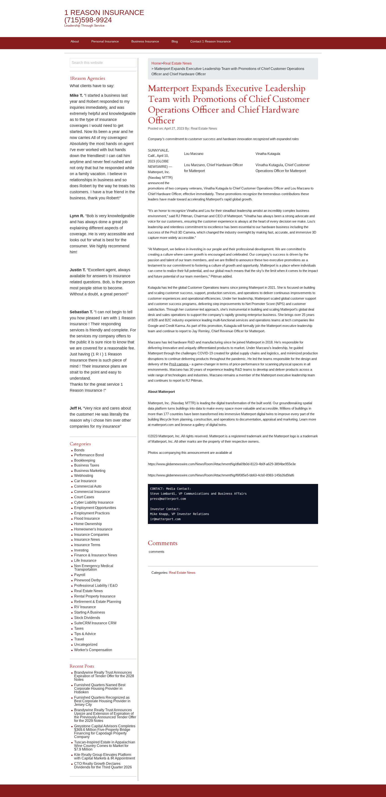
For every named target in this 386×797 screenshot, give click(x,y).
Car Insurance (85, 481)
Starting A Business (89, 612)
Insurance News (87, 539)
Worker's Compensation (93, 650)
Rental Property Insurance (94, 596)
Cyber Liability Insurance (93, 502)
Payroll (79, 575)
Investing (81, 550)
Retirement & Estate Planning (97, 602)
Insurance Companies (91, 534)
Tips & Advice (85, 634)
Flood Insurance (87, 518)
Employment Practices (92, 513)
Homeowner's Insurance (93, 529)
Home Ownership (88, 524)
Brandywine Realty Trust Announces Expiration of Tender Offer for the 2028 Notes (104, 676)
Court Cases (84, 497)
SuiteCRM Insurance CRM (95, 623)
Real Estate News (182, 572)
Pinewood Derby (87, 580)
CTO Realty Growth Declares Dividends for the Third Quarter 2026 (103, 765)
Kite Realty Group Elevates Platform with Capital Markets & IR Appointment (104, 756)
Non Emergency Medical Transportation (93, 567)
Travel (79, 639)
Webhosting (83, 475)
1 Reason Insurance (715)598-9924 (104, 16)
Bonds (79, 450)
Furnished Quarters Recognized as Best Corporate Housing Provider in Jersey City (102, 701)
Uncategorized (85, 644)
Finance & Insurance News (95, 555)
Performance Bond (89, 455)
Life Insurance (85, 560)
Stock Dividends (87, 618)
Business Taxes (86, 465)
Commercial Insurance (92, 492)
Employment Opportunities (95, 508)
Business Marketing (89, 471)
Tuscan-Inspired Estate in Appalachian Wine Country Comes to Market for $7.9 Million (104, 745)
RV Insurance (85, 607)
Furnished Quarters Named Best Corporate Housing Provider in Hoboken (99, 688)
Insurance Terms (87, 545)
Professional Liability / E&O (95, 585)
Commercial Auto (87, 486)
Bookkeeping (84, 460)
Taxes (79, 628)
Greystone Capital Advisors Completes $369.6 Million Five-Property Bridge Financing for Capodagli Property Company (104, 731)
